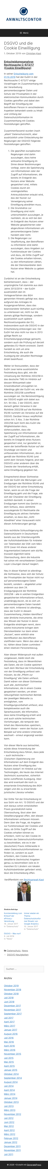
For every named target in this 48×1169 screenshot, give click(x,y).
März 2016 (9, 1050)
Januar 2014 (10, 1098)
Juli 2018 (8, 997)
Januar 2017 (10, 1029)
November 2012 (12, 1114)
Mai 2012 (9, 1126)
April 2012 (9, 1130)
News (25, 950)
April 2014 (9, 1090)
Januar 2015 (10, 1070)
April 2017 (9, 1021)
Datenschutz (14, 950)
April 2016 (9, 1046)
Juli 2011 (8, 1154)
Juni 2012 (9, 1122)
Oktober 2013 (11, 1102)
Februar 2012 (11, 1138)
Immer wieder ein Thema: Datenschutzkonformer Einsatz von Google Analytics (32, 918)
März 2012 (9, 1134)
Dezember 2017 (12, 1005)
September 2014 (13, 1078)
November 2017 (12, 1009)
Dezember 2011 (12, 1146)
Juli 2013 (9, 1106)
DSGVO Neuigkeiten (18, 954)
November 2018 (12, 989)
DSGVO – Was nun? (12, 933)
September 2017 (13, 1013)
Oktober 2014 (11, 1074)
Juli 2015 (8, 1058)
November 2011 (12, 1150)
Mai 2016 (9, 1042)
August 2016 (11, 1034)
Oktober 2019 (11, 985)
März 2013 (9, 1110)
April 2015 (9, 1066)
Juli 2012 (8, 1118)
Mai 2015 (9, 1062)
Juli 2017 (8, 1018)
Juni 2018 (9, 1001)
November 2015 (12, 1054)
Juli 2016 (9, 1038)
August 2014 (11, 1082)
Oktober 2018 (11, 993)
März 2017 (9, 1026)
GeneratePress (34, 1164)
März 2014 (9, 1094)
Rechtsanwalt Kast (34, 879)
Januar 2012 (10, 1142)
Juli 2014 (9, 1086)
